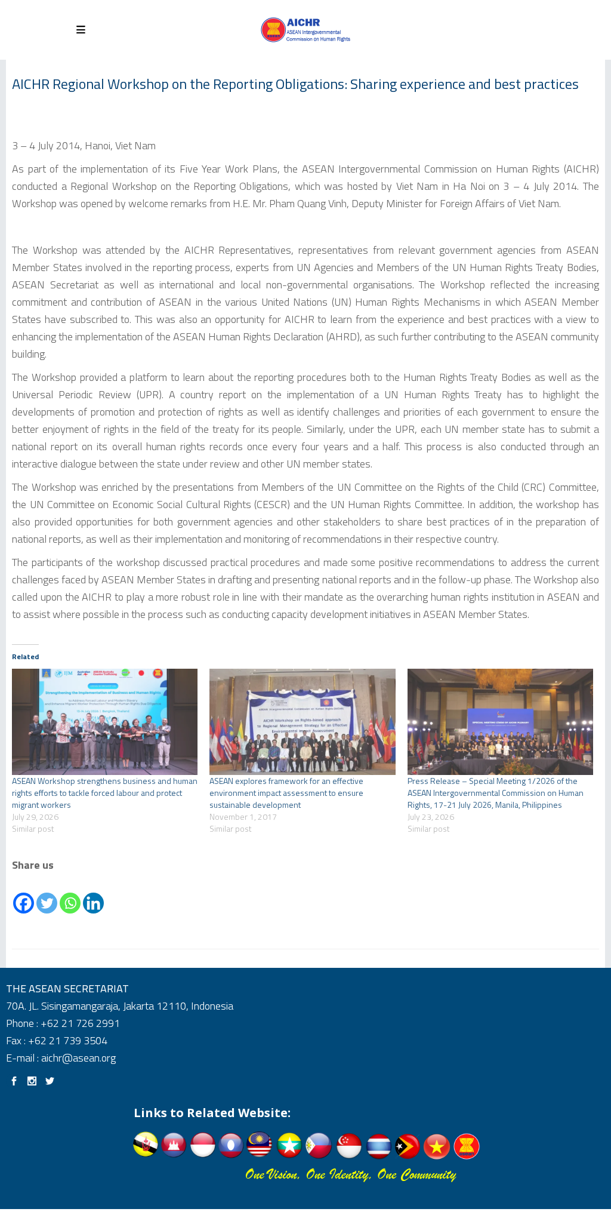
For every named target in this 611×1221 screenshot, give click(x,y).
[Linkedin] (93, 894)
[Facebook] (23, 894)
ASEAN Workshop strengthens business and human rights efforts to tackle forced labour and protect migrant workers (105, 792)
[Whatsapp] (70, 894)
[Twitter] (46, 894)
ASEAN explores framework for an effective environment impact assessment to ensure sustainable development (286, 792)
